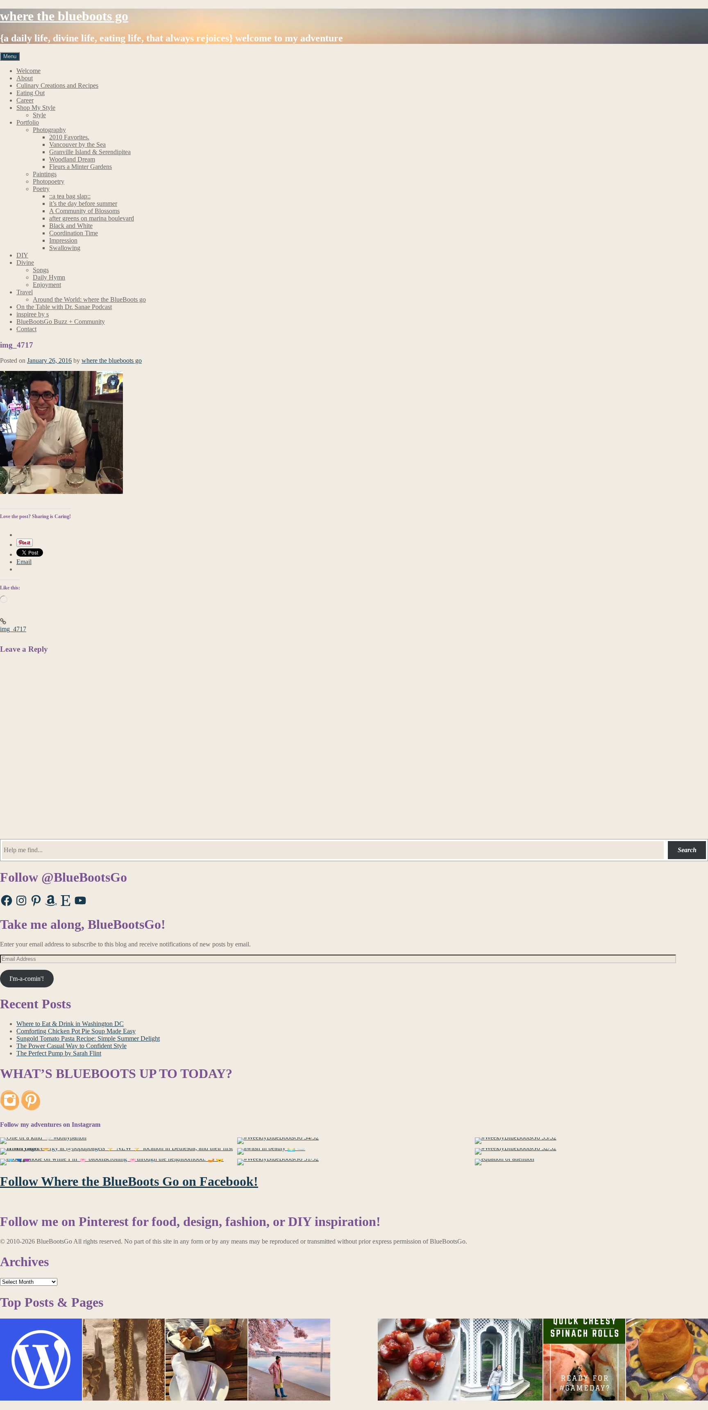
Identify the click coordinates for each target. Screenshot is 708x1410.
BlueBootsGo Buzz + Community (60, 321)
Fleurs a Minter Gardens (80, 166)
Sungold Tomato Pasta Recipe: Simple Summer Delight (88, 1038)
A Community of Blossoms (84, 210)
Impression (63, 240)
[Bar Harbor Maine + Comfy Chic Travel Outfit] (501, 1360)
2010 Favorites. (69, 137)
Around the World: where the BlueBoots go (89, 299)
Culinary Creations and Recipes (57, 85)
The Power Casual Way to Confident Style (71, 1045)
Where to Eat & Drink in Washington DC (70, 1023)
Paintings (45, 174)
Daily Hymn (49, 277)
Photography (49, 129)
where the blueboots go (64, 16)
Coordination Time (73, 233)
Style (39, 114)
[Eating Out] (206, 1360)
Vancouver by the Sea (77, 144)
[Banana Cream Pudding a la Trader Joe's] (41, 1360)
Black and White (71, 225)
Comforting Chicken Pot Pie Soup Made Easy (76, 1031)
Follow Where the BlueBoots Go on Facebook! (129, 1181)
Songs (41, 269)
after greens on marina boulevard (91, 218)
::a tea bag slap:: (70, 196)
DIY (22, 255)
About (24, 78)
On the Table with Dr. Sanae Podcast (64, 306)
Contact (26, 328)
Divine (25, 262)
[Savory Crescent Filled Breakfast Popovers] (667, 1360)
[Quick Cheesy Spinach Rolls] (584, 1360)
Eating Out (30, 92)
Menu (9, 56)
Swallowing (64, 247)
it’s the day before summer (83, 203)
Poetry (41, 188)
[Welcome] (289, 1360)
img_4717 (13, 628)
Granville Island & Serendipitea (90, 151)
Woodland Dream (72, 159)
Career (25, 100)
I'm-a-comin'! (26, 978)
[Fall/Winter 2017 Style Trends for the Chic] (124, 1360)
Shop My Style (35, 107)
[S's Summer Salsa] (419, 1360)
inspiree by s (32, 314)
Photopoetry (48, 181)
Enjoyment (47, 284)
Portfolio (27, 122)
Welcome (28, 70)
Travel (24, 292)
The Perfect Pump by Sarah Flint (58, 1053)
